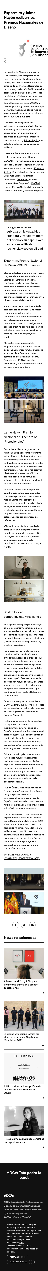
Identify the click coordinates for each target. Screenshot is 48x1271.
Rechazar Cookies (18, 1262)
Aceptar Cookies (18, 1257)
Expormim (23, 136)
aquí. (21, 1243)
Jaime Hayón (31, 140)
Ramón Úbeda (35, 164)
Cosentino (22, 179)
